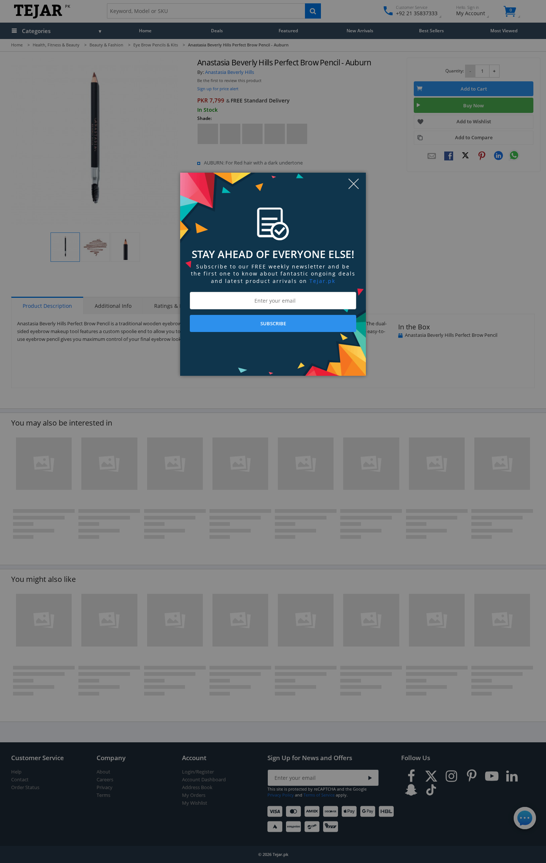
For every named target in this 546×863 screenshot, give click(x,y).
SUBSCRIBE (273, 323)
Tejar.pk (322, 280)
